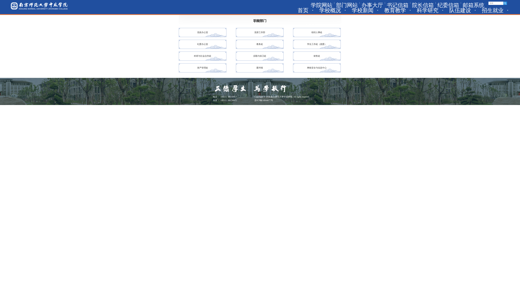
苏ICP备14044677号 (263, 100)
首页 (303, 10)
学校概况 (330, 10)
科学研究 (427, 10)
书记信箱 (397, 5)
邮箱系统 (473, 5)
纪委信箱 (448, 5)
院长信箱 (423, 5)
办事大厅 (372, 5)
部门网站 (347, 5)
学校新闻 (362, 10)
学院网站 (321, 5)
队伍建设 (460, 10)
